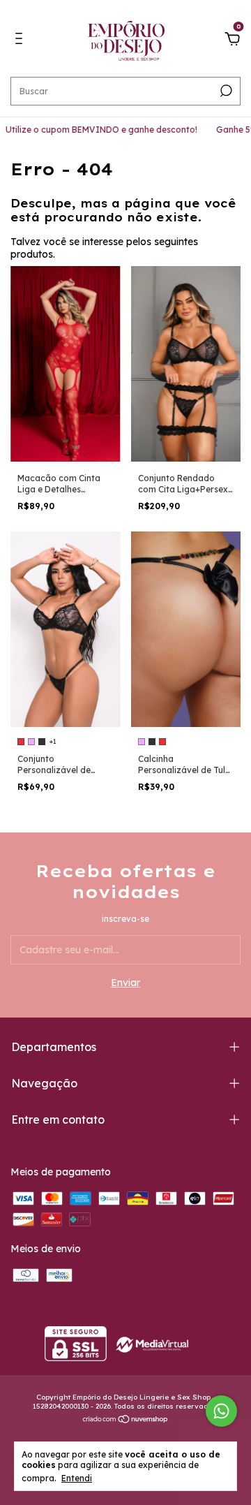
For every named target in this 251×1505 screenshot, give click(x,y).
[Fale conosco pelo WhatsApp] (221, 1411)
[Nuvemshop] (125, 1420)
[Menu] (21, 40)
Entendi (76, 1478)
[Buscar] (225, 91)
